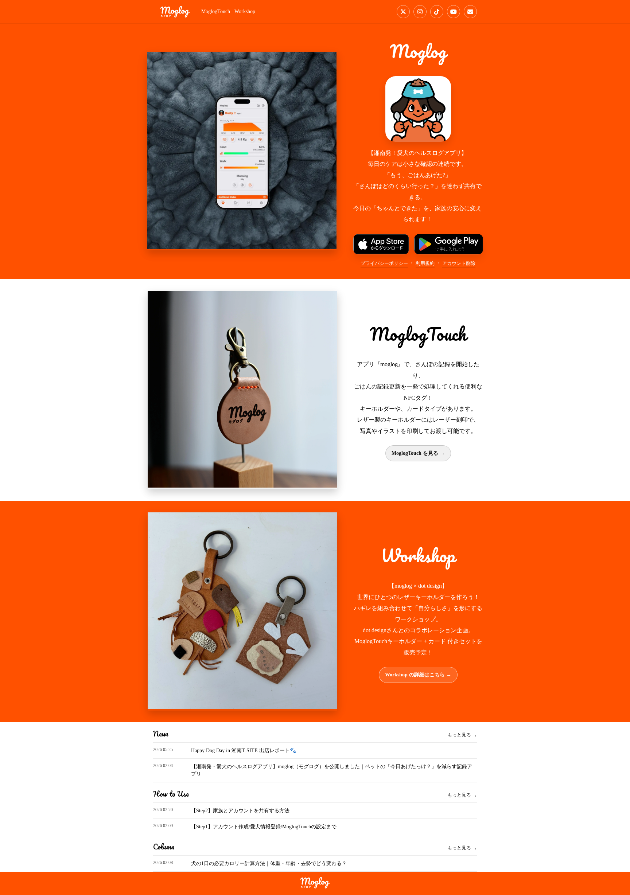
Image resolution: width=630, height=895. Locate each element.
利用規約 (425, 263)
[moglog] (175, 11)
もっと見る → (462, 735)
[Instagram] (420, 11)
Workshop (244, 11)
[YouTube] (453, 11)
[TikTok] (436, 11)
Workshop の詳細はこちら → (418, 674)
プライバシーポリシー (384, 263)
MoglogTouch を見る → (418, 453)
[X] (403, 11)
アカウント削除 (458, 263)
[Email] (470, 11)
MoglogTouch (215, 11)
